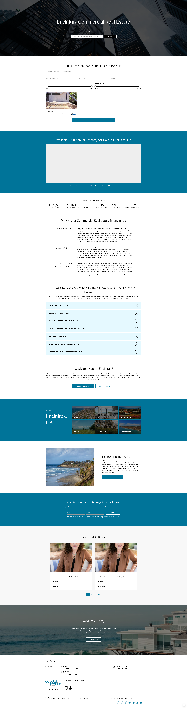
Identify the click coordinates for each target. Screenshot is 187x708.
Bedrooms (114, 78)
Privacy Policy (104, 518)
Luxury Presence (82, 698)
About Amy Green (105, 386)
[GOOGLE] (137, 702)
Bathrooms (81, 78)
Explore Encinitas (112, 477)
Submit (112, 512)
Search (110, 36)
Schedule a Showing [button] (100, 31)
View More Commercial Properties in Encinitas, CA (93, 120)
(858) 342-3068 (122, 668)
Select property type (52, 78)
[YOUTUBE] (129, 702)
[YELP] (133, 702)
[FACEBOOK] (117, 702)
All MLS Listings (85, 31)
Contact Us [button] (93, 639)
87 (99, 594)
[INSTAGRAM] (121, 702)
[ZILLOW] (141, 702)
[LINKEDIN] (125, 702)
